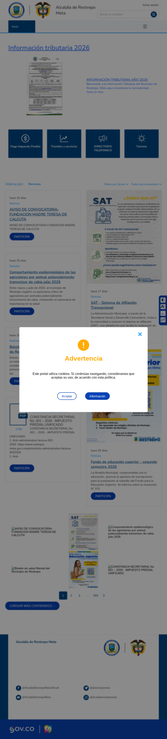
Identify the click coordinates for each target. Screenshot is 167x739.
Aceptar (67, 396)
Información (97, 396)
